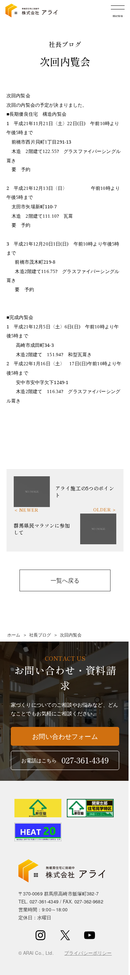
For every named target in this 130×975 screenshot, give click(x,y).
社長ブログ (40, 634)
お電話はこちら (65, 760)
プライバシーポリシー (88, 953)
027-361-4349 (44, 901)
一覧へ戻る (65, 580)
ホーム (13, 634)
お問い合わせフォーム (65, 736)
